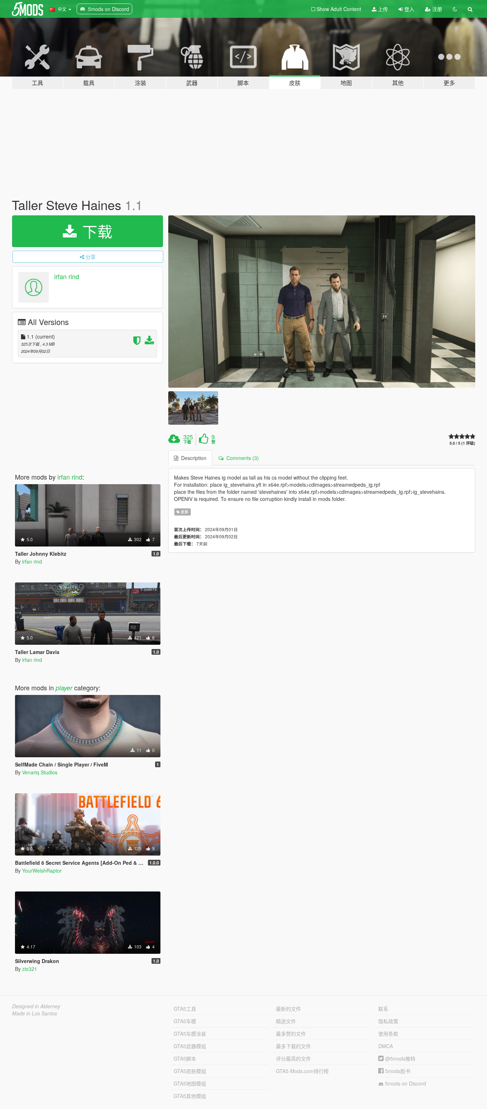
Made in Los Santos (34, 1013)
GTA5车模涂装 (190, 1033)
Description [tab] (192, 457)
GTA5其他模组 (190, 1095)
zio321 (29, 968)
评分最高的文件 (293, 1058)
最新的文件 (288, 1008)
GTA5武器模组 (190, 1046)
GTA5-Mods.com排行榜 (302, 1070)
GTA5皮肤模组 (190, 1070)
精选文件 (286, 1021)
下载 (95, 231)
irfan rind (66, 276)
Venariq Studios (39, 772)
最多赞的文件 (291, 1033)
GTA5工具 (185, 1008)
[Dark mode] (454, 9)
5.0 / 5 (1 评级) (462, 443)
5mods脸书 (397, 1070)
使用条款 (388, 1033)
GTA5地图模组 (190, 1083)
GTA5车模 (185, 1021)
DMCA (385, 1046)
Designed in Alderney (36, 1006)
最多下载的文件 (293, 1046)
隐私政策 (388, 1021)
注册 (436, 8)
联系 (383, 1008)
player (64, 687)
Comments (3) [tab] (241, 457)
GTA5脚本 (185, 1058)
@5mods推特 (399, 1058)
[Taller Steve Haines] (322, 301)
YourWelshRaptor (42, 870)
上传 (382, 8)
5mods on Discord (405, 1083)
